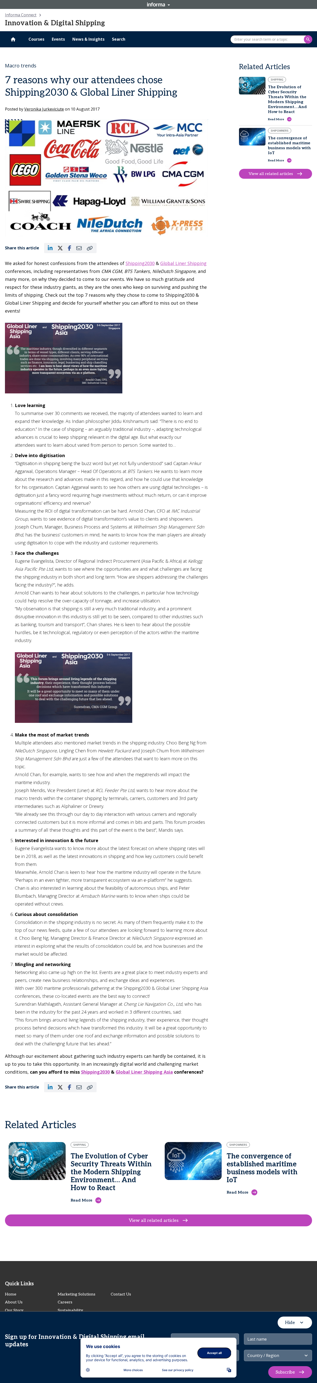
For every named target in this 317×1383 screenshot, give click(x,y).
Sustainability (70, 1310)
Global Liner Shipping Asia (144, 1072)
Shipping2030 (140, 263)
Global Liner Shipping (183, 263)
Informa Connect (20, 15)
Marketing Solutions (76, 1294)
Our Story (14, 1310)
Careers (65, 1302)
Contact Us (121, 1294)
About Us (14, 1302)
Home (10, 1294)
